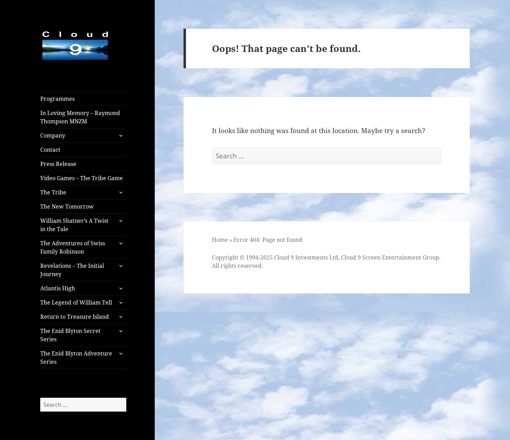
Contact (50, 149)
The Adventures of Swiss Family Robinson (72, 247)
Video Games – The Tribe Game (81, 178)
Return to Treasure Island (74, 316)
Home (220, 240)
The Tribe (53, 192)
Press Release (58, 164)
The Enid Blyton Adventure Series (76, 358)
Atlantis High (57, 288)
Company (52, 135)
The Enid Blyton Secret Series (70, 335)
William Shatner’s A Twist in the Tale (74, 225)
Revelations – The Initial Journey (72, 270)
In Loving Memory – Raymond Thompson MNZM (80, 117)
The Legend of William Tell (76, 302)
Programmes (57, 99)
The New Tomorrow (67, 206)
